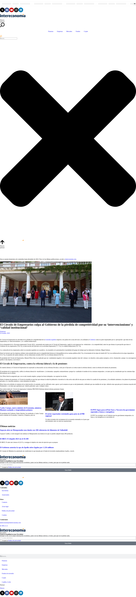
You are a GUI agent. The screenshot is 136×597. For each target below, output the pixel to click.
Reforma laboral (44, 389)
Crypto (86, 31)
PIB (33, 389)
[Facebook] (7, 10)
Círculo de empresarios (19, 389)
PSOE (37, 389)
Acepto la (11, 467)
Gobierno (92, 339)
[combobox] (8, 38)
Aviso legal (5, 506)
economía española (51, 339)
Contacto (4, 502)
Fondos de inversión (8, 573)
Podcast (2, 585)
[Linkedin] (21, 10)
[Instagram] (16, 10)
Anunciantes (5, 495)
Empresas (60, 31)
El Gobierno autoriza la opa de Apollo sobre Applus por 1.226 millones (27, 447)
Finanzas (50, 31)
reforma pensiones (54, 389)
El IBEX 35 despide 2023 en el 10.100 (14, 439)
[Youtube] (11, 10)
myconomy (5, 490)
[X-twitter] (2, 10)
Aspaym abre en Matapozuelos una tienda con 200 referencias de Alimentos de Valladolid (34, 430)
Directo (2, 20)
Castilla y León (6, 582)
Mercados (69, 31)
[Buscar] (1, 36)
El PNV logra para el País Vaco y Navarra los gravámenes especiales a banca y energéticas (113, 411)
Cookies (4, 515)
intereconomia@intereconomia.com (10, 522)
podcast (2, 22)
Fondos (78, 31)
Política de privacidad (14, 467)
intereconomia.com (70, 259)
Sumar (62, 389)
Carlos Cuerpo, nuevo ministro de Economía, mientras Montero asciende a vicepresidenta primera (20, 409)
